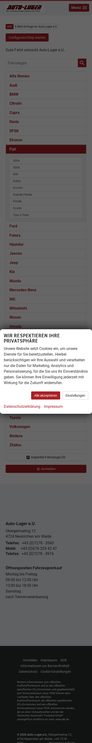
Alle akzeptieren (45, 395)
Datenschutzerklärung (22, 406)
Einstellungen (75, 395)
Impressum (53, 406)
